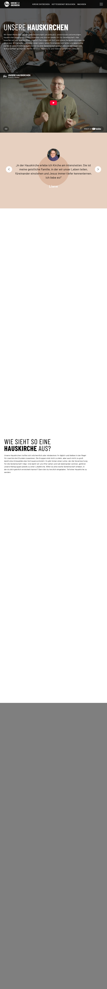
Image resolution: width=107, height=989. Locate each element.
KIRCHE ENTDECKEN (41, 4)
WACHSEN (81, 4)
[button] (9, 169)
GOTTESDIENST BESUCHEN (63, 4)
